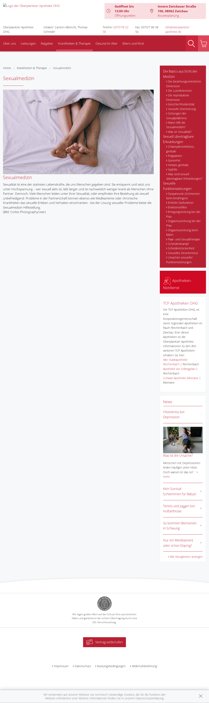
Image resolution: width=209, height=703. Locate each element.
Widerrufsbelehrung (144, 666)
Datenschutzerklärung (149, 698)
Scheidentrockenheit (181, 248)
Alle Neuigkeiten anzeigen (186, 557)
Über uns (9, 43)
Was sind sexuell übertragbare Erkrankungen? (184, 176)
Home (7, 68)
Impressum (61, 666)
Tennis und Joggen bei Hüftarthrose (179, 509)
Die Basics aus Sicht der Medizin (180, 74)
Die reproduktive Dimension (177, 97)
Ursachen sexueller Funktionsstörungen (179, 259)
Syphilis (172, 169)
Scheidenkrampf (178, 244)
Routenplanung (168, 15)
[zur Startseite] (31, 5)
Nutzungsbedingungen (111, 666)
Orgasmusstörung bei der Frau (183, 223)
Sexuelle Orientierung (182, 109)
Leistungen (28, 43)
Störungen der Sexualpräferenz (176, 115)
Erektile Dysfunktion (180, 203)
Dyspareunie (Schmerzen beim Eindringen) (183, 196)
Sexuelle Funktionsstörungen (177, 186)
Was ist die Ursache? (178, 455)
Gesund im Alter (107, 43)
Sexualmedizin (62, 68)
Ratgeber (47, 43)
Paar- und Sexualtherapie (184, 239)
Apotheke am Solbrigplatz (179, 369)
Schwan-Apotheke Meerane (180, 378)
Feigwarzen (175, 156)
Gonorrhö (174, 160)
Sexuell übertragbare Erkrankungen (178, 139)
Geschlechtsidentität (181, 104)
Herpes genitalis (178, 165)
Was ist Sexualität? (180, 132)
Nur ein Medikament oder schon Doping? (178, 543)
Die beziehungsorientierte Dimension (183, 83)
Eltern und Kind (133, 43)
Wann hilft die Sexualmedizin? (176, 125)
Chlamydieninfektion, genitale (180, 149)
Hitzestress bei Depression (174, 414)
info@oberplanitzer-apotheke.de (177, 29)
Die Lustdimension (180, 90)
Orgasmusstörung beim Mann (182, 232)
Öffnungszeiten (125, 15)
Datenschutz (83, 666)
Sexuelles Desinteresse (183, 253)
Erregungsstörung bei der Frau (183, 214)
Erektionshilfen (177, 207)
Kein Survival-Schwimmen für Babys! (179, 491)
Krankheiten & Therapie (74, 43)
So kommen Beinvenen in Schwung (180, 526)
